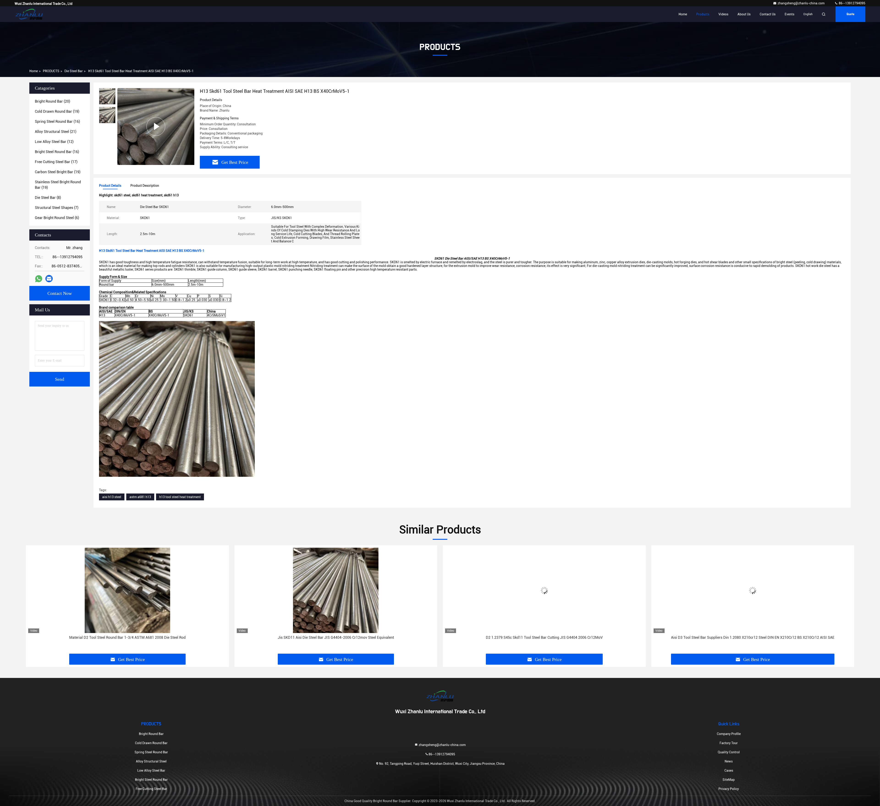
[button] (34, 601)
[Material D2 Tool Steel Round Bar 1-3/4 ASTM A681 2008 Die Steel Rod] (127, 590)
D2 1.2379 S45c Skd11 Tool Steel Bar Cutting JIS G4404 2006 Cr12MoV (544, 637)
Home (683, 14)
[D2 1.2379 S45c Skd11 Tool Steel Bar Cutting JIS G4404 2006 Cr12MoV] (544, 590)
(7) (56, 208)
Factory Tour (729, 743)
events (789, 14)
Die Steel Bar (73, 71)
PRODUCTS (51, 71)
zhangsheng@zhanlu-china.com (801, 3)
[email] (49, 279)
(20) (52, 101)
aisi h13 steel (111, 497)
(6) (57, 218)
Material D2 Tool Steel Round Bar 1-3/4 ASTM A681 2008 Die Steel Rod (127, 637)
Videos (723, 14)
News (729, 761)
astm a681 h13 (140, 497)
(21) (55, 131)
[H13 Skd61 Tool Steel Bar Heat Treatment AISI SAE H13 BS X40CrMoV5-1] (155, 126)
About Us (744, 14)
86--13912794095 (851, 3)
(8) (48, 197)
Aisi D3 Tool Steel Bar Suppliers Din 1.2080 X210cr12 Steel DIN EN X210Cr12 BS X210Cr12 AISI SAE (752, 637)
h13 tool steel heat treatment (180, 497)
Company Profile (729, 734)
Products (702, 14)
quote (850, 14)
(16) (57, 121)
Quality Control (729, 752)
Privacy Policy (728, 789)
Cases (728, 770)
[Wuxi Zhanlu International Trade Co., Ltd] (29, 14)
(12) (54, 142)
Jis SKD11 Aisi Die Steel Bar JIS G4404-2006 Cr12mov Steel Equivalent (336, 637)
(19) (57, 111)
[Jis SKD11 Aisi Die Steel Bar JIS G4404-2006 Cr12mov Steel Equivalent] (336, 590)
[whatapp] (38, 278)
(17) (56, 162)
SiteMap (729, 779)
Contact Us (768, 14)
